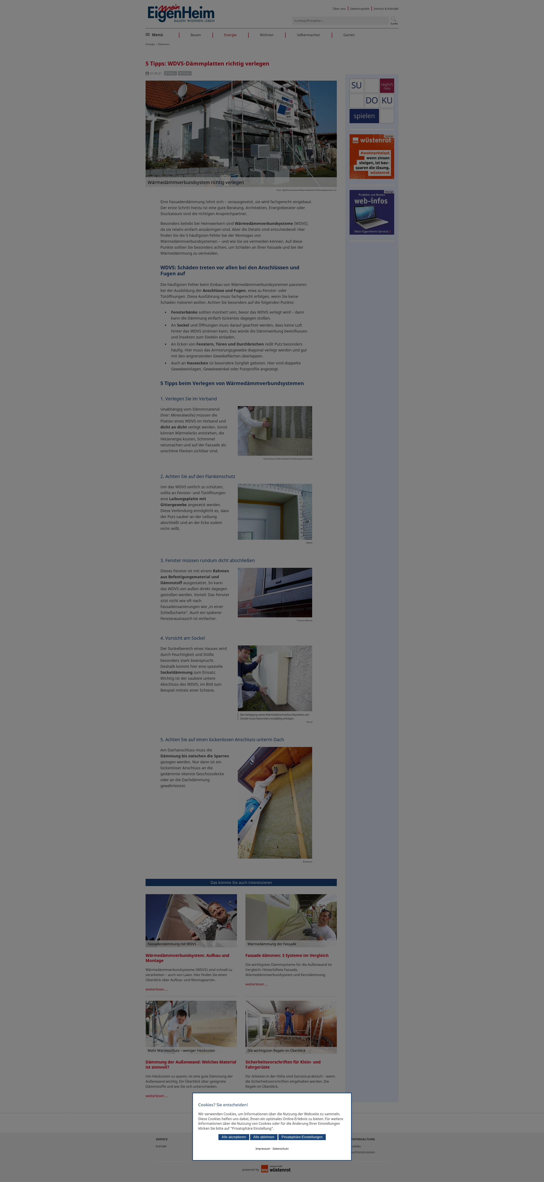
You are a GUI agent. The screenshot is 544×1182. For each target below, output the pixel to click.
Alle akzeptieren (234, 1137)
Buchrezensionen (362, 1152)
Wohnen (266, 35)
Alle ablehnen (263, 1137)
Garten (349, 35)
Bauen (196, 35)
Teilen (171, 73)
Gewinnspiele (359, 9)
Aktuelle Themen (166, 34)
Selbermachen (308, 35)
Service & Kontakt (386, 9)
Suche (394, 23)
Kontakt (161, 1146)
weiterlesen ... (157, 989)
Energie (230, 35)
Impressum (263, 1149)
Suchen (393, 19)
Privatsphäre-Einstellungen (302, 1137)
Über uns (339, 9)
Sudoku (355, 1146)
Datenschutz (281, 1149)
